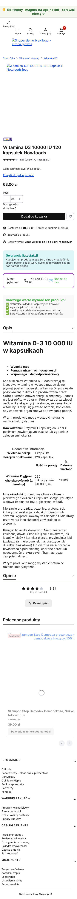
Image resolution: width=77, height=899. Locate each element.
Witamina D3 (51, 58)
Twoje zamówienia (12, 869)
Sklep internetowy (34, 894)
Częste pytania (10, 849)
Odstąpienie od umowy (15, 842)
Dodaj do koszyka (34, 216)
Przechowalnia (10, 884)
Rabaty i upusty (11, 818)
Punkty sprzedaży (12, 784)
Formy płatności (11, 811)
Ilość (6, 192)
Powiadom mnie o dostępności (31, 731)
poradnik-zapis (10, 873)
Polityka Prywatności (14, 845)
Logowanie (8, 876)
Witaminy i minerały (29, 58)
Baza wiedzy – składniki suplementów (24, 773)
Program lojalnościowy (15, 807)
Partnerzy (7, 787)
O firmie (6, 769)
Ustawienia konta (11, 880)
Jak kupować (9, 853)
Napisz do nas (60, 280)
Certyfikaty (8, 776)
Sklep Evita (9, 58)
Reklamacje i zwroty (13, 838)
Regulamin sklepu (12, 834)
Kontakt (6, 791)
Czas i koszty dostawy (15, 815)
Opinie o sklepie (11, 780)
